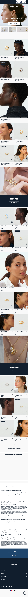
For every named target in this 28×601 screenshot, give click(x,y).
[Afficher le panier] (25, 7)
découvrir (14, 202)
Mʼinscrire (14, 564)
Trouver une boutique (6, 582)
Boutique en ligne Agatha (11, 481)
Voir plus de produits (14, 448)
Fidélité (14, 552)
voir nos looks (14, 23)
